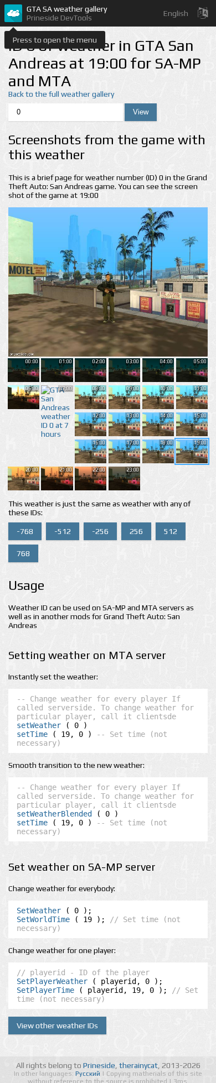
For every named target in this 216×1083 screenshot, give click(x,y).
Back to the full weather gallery (61, 94)
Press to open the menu (55, 39)
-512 (62, 531)
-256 (100, 531)
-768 (25, 531)
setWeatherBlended (54, 813)
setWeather (39, 725)
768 (23, 553)
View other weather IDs (57, 1025)
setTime (32, 734)
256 (136, 531)
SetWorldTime (43, 919)
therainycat (138, 1065)
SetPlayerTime (45, 990)
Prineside (99, 1065)
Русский (88, 1073)
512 (170, 531)
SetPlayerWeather (52, 981)
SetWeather (39, 910)
